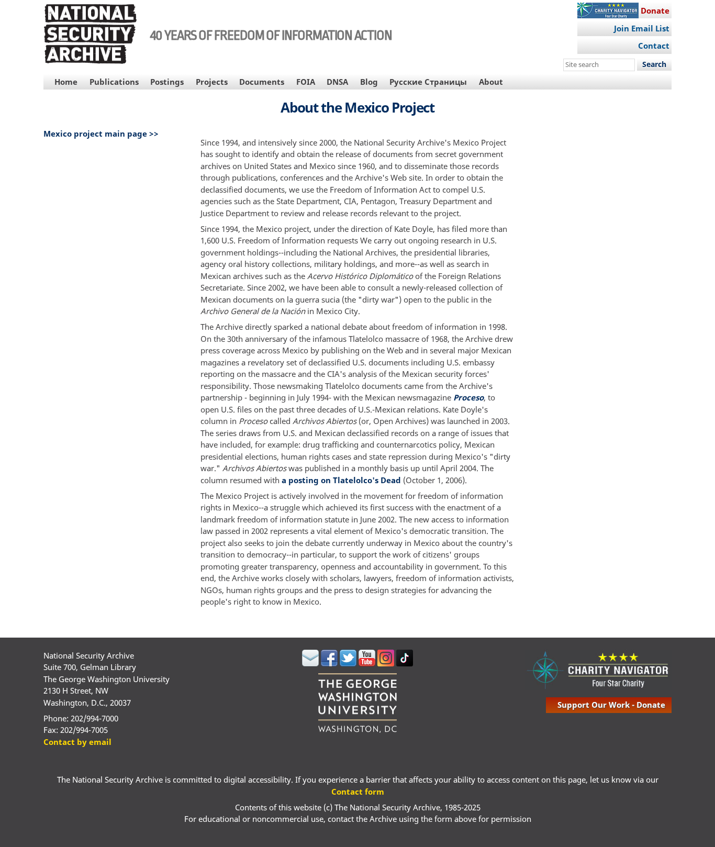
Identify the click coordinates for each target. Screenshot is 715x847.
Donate (655, 10)
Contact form (357, 791)
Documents (261, 81)
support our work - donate (611, 704)
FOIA (305, 81)
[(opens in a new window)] (310, 663)
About (491, 81)
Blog (369, 81)
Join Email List (641, 28)
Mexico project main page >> (101, 133)
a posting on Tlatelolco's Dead (341, 480)
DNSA (337, 81)
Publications (114, 81)
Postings (167, 81)
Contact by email (77, 742)
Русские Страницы (428, 81)
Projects (212, 81)
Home (65, 81)
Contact (653, 45)
